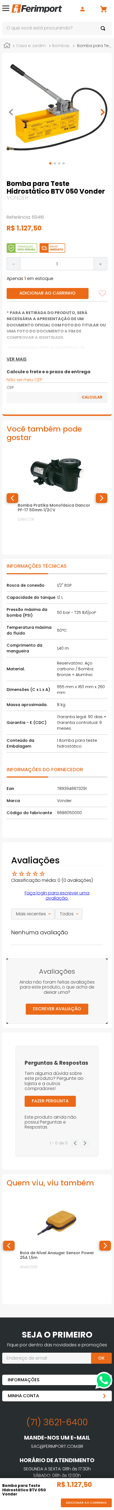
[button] (6, 9)
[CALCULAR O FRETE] (92, 397)
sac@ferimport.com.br (57, 1446)
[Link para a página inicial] (7, 46)
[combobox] (57, 28)
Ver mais (17, 359)
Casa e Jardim (31, 45)
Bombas (60, 45)
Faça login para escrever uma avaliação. (57, 895)
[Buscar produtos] (104, 28)
